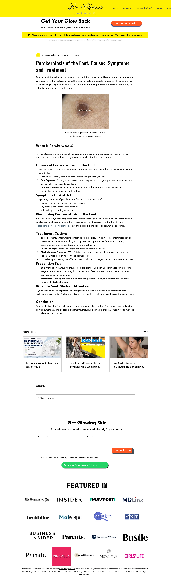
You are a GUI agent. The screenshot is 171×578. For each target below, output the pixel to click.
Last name (67, 437)
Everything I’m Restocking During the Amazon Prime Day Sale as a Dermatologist (84, 364)
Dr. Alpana (33, 35)
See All (145, 331)
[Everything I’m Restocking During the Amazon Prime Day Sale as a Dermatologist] (85, 347)
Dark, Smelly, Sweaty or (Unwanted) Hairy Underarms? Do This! (128, 364)
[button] (126, 23)
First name (42, 437)
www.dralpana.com (67, 569)
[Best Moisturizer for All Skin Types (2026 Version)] (42, 347)
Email (89, 437)
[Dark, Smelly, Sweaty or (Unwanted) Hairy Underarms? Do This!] (129, 347)
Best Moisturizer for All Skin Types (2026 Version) (42, 364)
